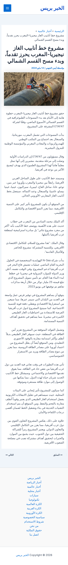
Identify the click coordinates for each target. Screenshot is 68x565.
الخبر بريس (52, 8)
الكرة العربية (34, 508)
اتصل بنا (34, 534)
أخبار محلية (34, 491)
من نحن (34, 526)
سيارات (34, 495)
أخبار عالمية (34, 486)
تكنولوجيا (34, 499)
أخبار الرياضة (34, 482)
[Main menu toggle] (7, 8)
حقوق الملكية (34, 530)
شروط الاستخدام (34, 521)
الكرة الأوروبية (34, 513)
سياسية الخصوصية (34, 517)
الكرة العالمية (34, 504)
